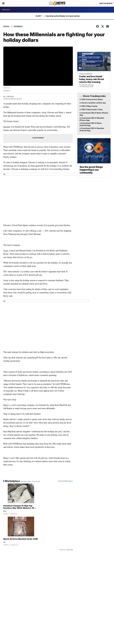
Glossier (6, 126)
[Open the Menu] (3, 3)
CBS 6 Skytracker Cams (92, 110)
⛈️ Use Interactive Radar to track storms (61, 16)
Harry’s (6, 405)
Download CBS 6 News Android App (90, 124)
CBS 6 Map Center (89, 106)
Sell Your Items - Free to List (30, 481)
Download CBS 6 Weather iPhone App (91, 119)
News (6, 26)
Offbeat (18, 26)
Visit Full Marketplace (65, 481)
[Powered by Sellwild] (69, 549)
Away (5, 250)
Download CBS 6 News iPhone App (93, 114)
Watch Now (105, 3)
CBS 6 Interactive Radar (92, 100)
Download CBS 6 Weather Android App (91, 129)
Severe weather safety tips (93, 103)
